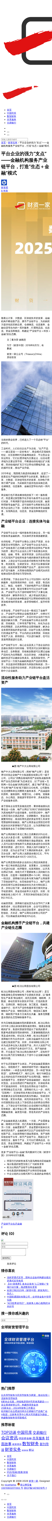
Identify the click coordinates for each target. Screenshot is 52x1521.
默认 (31, 1449)
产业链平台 (7, 1223)
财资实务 (13, 1449)
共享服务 (11, 119)
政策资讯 (17, 1444)
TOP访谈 (8, 1432)
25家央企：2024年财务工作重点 (18, 1408)
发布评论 (6, 1258)
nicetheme (10, 1484)
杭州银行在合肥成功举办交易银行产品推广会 (24, 1411)
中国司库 (11, 113)
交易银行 (11, 122)
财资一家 (33, 1480)
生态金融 (17, 1223)
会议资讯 (9, 1437)
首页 (9, 109)
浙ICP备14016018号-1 (35, 1487)
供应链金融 (25, 1438)
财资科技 (25, 1450)
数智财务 (11, 116)
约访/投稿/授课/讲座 (17, 1472)
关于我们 (11, 1475)
